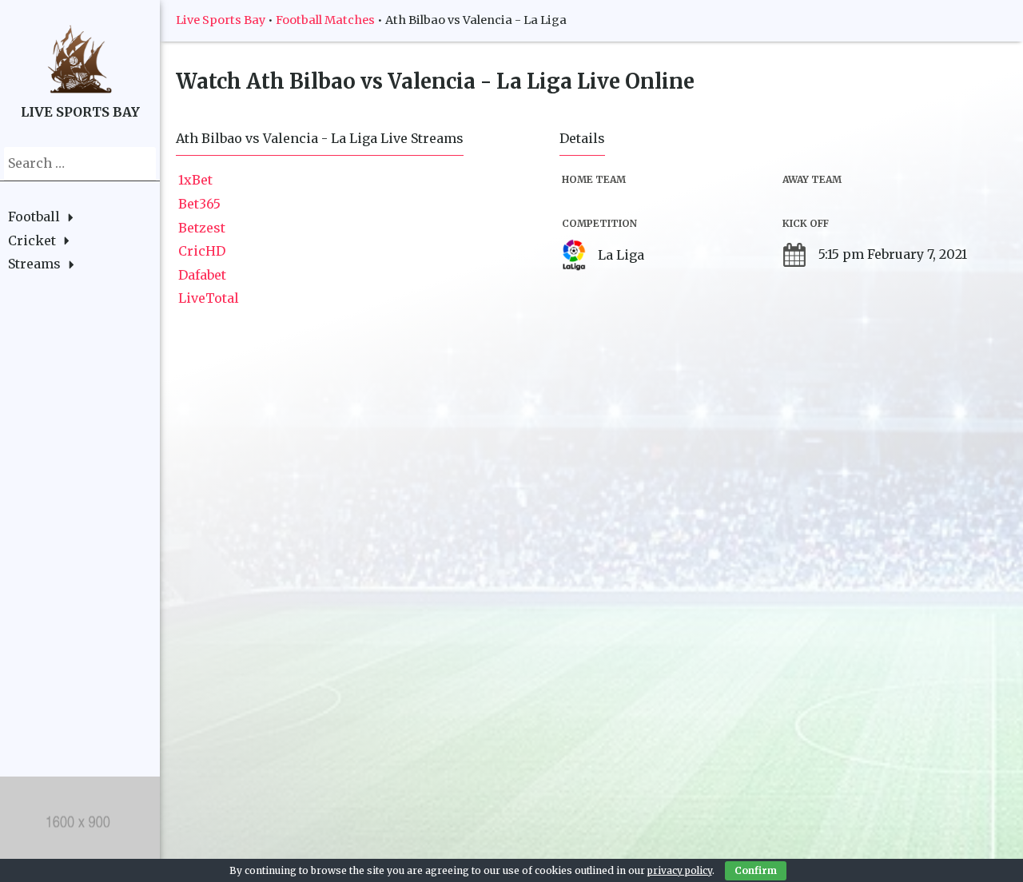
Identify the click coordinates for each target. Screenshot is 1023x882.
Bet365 (199, 204)
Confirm (755, 870)
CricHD (201, 251)
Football (34, 216)
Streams (34, 264)
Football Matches (325, 20)
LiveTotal (208, 298)
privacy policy (679, 870)
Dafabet (202, 275)
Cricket (32, 240)
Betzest (201, 228)
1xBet (195, 180)
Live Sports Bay (220, 20)
